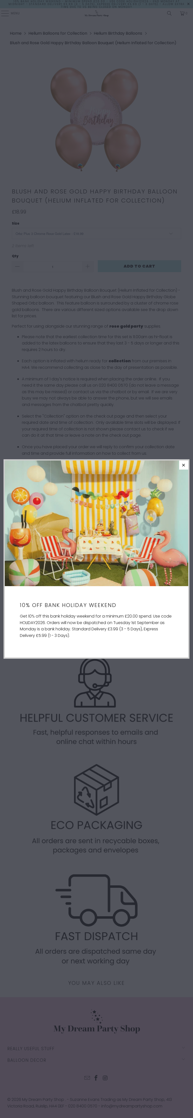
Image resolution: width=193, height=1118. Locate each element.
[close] (183, 465)
